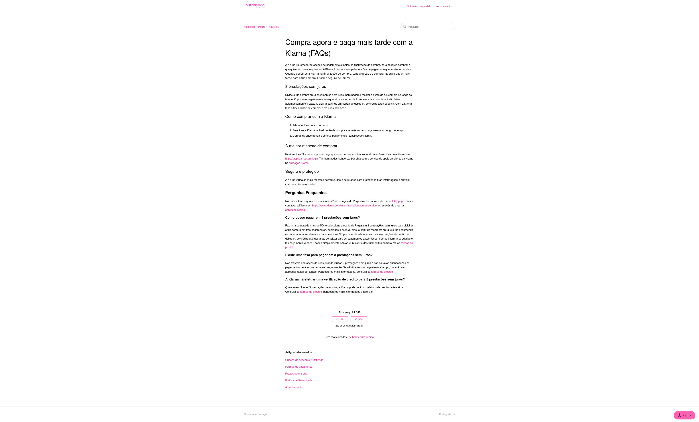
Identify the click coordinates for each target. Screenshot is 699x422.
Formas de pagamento (298, 366)
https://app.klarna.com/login (301, 158)
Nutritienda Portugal (254, 26)
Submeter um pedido (419, 6)
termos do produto (382, 271)
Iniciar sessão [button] (443, 6)
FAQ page (398, 201)
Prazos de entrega (296, 373)
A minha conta (293, 387)
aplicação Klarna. (299, 162)
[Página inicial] (255, 8)
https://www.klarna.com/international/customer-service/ (344, 205)
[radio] (340, 319)
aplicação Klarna (295, 209)
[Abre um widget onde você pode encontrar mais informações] (684, 415)
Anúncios (274, 26)
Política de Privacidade (298, 380)
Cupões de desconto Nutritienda (304, 359)
